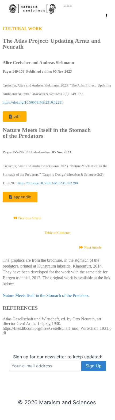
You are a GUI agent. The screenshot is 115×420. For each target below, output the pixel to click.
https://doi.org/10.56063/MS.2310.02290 (47, 183)
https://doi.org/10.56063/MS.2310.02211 (33, 102)
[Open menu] (107, 10)
